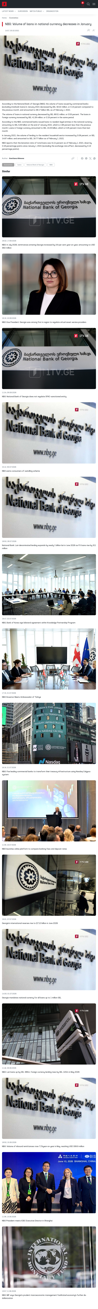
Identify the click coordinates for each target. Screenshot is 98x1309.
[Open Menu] (94, 4)
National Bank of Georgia (35, 165)
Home (4, 18)
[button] (9, 11)
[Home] (4, 4)
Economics (8, 165)
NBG (51, 165)
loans (19, 165)
